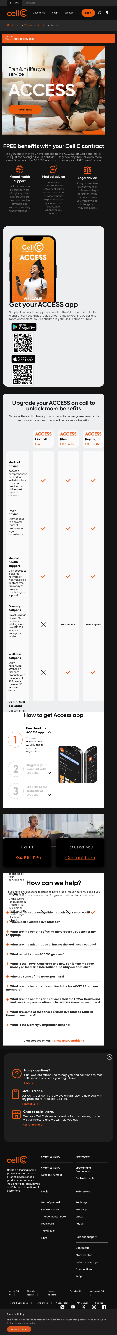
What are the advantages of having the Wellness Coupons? (53, 944)
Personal (14, 3)
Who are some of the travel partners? (37, 976)
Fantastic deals (85, 1178)
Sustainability (76, 1291)
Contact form (80, 857)
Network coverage (87, 1262)
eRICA (79, 1216)
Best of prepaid (50, 1202)
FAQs (27, 1083)
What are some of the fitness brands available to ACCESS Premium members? (49, 1013)
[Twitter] (84, 1308)
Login (88, 13)
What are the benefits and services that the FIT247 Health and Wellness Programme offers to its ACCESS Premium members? (55, 1000)
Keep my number (51, 1175)
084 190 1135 (27, 857)
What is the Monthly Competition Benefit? (40, 1025)
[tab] (53, 912)
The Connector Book (53, 1216)
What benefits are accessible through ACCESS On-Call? (50, 912)
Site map (99, 1303)
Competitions (84, 1269)
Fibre (44, 1238)
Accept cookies (19, 1329)
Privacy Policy (61, 1303)
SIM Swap (81, 1209)
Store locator (31, 1124)
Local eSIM (47, 1223)
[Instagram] (94, 1308)
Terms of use (41, 1303)
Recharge (81, 1202)
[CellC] (17, 12)
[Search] (100, 13)
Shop (55, 13)
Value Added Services (34, 25)
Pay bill (80, 1223)
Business (30, 3)
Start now (25, 109)
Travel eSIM (48, 1231)
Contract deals (50, 1209)
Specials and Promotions (83, 1169)
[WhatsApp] (63, 1308)
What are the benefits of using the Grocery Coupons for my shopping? (51, 933)
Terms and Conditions (68, 1040)
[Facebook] (105, 1308)
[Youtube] (73, 1308)
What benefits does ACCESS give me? (37, 954)
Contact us (28, 1104)
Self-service (83, 1191)
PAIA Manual (82, 1303)
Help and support (86, 1237)
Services (69, 13)
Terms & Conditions (18, 1303)
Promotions (83, 1156)
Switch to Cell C (50, 1156)
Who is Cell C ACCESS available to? (35, 922)
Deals (44, 1191)
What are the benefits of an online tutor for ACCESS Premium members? (52, 987)
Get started (39, 13)
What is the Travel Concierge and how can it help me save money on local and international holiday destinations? (52, 965)
